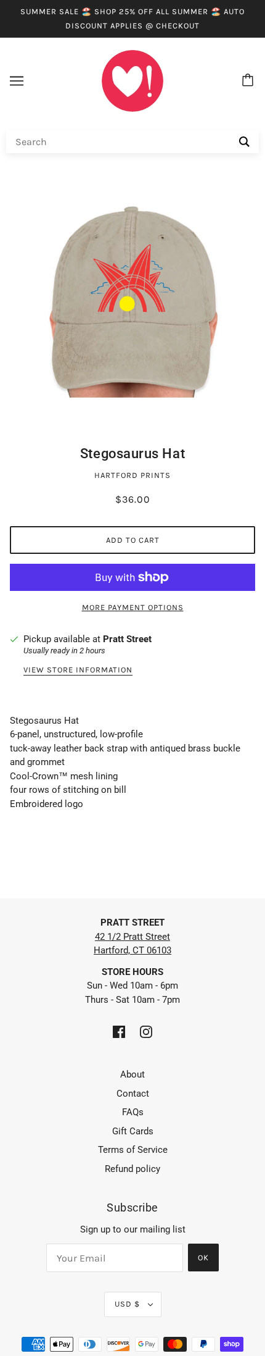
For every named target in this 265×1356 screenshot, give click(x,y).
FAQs (133, 1112)
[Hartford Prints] (132, 80)
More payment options (133, 607)
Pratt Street (127, 639)
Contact (132, 1093)
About (132, 1074)
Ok (203, 1257)
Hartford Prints (132, 475)
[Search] (244, 141)
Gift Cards (132, 1131)
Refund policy (132, 1168)
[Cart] (249, 81)
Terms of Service (133, 1149)
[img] (118, 1031)
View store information (77, 670)
